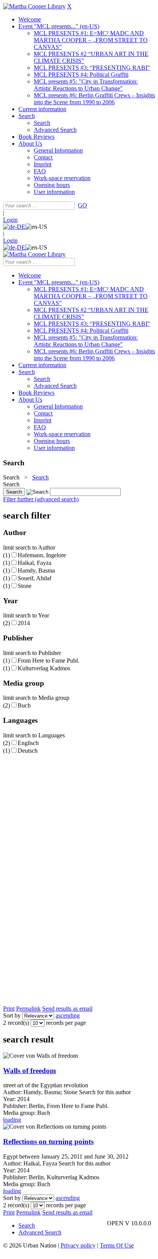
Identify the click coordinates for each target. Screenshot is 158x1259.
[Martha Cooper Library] (34, 6)
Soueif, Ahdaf (34, 578)
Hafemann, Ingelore (42, 555)
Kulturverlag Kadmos (44, 668)
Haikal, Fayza (34, 563)
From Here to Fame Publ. (48, 660)
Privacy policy (78, 1245)
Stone (24, 586)
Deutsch (28, 750)
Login (10, 220)
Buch (24, 705)
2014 (24, 623)
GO (82, 205)
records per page (66, 1022)
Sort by (12, 1015)
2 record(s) (16, 1022)
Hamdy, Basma (36, 570)
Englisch (28, 743)
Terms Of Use (117, 1245)
